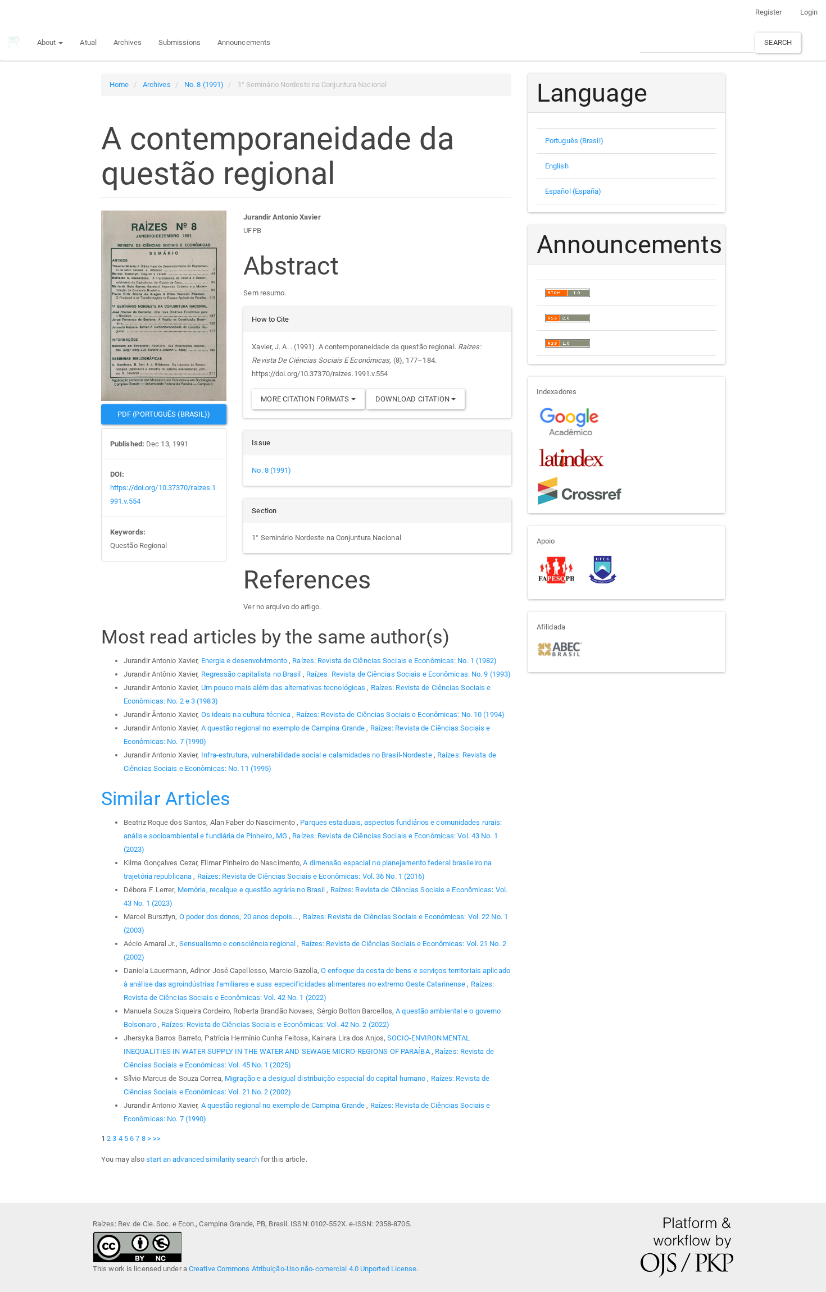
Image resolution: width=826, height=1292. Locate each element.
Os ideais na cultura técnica (247, 714)
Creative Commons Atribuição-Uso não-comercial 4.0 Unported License (303, 1268)
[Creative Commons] (137, 1246)
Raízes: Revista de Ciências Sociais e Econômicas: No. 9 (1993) (408, 674)
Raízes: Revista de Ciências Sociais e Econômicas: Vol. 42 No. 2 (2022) (275, 1024)
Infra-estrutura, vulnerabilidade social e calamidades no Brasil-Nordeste (317, 755)
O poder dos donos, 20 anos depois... (239, 916)
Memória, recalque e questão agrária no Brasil (252, 889)
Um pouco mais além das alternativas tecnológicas (284, 687)
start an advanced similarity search (202, 1159)
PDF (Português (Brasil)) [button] (163, 414)
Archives (128, 42)
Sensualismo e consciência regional (238, 943)
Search (778, 42)
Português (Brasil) (574, 140)
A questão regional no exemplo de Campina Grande (284, 728)
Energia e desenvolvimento (245, 660)
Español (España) (573, 191)
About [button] (47, 42)
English (557, 166)
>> (157, 1138)
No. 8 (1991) (204, 84)
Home (119, 84)
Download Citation (413, 399)
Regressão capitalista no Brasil (252, 674)
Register (768, 12)
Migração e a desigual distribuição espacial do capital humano (326, 1078)
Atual (88, 42)
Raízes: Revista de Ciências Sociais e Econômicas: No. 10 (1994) (400, 714)
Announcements (243, 42)
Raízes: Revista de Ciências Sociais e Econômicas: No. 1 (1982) (394, 660)
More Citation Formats (306, 399)
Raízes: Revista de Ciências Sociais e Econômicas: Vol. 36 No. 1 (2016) (311, 876)
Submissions (179, 42)
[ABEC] (559, 648)
